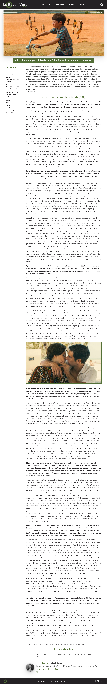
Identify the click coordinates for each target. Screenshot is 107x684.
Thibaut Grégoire (38, 92)
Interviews (71, 4)
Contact (63, 681)
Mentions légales (40, 681)
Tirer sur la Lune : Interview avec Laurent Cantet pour (64, 654)
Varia (82, 4)
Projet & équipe (53, 681)
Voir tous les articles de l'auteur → (48, 669)
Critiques (60, 4)
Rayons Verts (46, 4)
